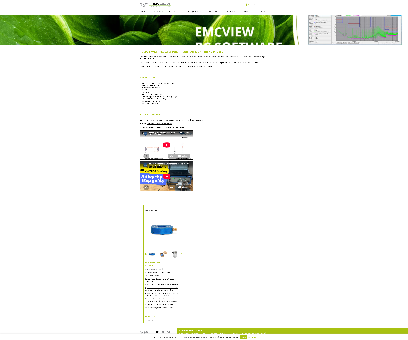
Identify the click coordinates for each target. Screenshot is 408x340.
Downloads (231, 12)
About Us (248, 12)
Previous (146, 254)
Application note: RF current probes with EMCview (162, 284)
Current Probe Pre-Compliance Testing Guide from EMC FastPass (162, 127)
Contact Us (149, 320)
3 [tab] (207, 42)
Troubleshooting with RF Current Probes (159, 308)
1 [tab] (201, 42)
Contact (263, 12)
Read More (251, 337)
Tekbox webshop (151, 210)
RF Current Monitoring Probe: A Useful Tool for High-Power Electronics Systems (175, 120)
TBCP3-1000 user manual (154, 269)
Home (143, 12)
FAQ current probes (152, 276)
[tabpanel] (204, 30)
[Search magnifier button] (248, 4)
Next (182, 254)
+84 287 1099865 (260, 333)
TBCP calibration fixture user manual (157, 272)
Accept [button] (244, 337)
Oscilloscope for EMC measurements (159, 124)
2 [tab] (204, 42)
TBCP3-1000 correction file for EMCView (159, 304)
